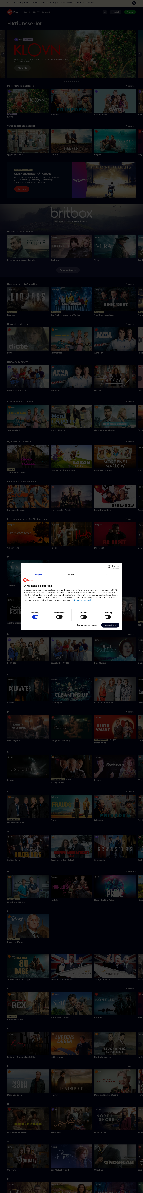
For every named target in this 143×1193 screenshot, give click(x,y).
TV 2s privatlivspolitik (81, 600)
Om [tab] (105, 574)
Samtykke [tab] (38, 575)
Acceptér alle (110, 625)
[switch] (59, 617)
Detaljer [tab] (71, 574)
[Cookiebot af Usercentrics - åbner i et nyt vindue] (109, 567)
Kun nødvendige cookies (87, 625)
